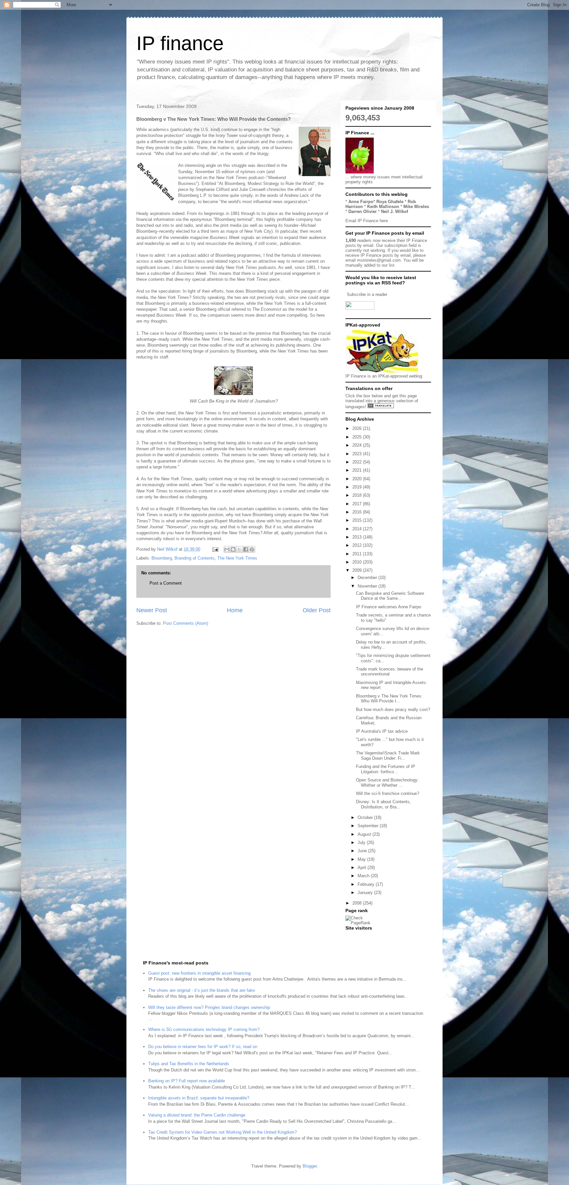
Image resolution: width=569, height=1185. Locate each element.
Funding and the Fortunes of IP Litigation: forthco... (385, 769)
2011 (357, 553)
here (384, 220)
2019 (357, 487)
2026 (357, 428)
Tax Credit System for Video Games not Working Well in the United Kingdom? (222, 1132)
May (362, 859)
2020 (357, 478)
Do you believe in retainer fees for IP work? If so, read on (202, 1046)
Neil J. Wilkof (394, 211)
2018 (357, 495)
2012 (357, 545)
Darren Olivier (362, 211)
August (365, 834)
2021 (357, 470)
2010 (357, 562)
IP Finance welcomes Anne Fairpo (388, 606)
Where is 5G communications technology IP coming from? (203, 1029)
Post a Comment (165, 583)
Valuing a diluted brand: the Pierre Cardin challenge (196, 1115)
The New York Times (237, 558)
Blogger (310, 1166)
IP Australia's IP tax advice (382, 731)
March (364, 875)
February (367, 884)
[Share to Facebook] (245, 549)
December (368, 577)
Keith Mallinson (383, 206)
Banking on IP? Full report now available (186, 1080)
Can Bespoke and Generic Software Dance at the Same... (390, 596)
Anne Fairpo (360, 201)
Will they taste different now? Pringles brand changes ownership (209, 1007)
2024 (357, 445)
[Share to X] (239, 549)
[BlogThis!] (233, 549)
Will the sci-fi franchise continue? (387, 793)
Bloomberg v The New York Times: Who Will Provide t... (389, 699)
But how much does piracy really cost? (393, 709)
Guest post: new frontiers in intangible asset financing (199, 973)
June (363, 850)
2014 (357, 528)
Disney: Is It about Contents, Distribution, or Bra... (383, 804)
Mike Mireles (416, 206)
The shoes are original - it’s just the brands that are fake (201, 990)
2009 (357, 570)
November (368, 586)
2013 (357, 537)
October (366, 817)
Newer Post (151, 610)
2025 (357, 436)
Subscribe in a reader (367, 294)
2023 (357, 453)
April (362, 867)
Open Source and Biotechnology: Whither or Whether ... (387, 782)
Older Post (317, 610)
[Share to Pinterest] (252, 549)
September (369, 825)
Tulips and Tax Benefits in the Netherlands (188, 1063)
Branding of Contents (195, 558)
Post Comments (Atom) (185, 623)
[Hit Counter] (356, 936)
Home (235, 610)
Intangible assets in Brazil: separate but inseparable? (198, 1097)
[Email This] (227, 549)
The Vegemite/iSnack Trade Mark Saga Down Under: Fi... (388, 755)
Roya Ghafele (389, 201)
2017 (357, 503)
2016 (357, 512)
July (362, 842)
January (366, 892)
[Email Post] (215, 549)
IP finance (180, 43)
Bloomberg (161, 558)
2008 (357, 903)
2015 (357, 520)
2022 (357, 462)
